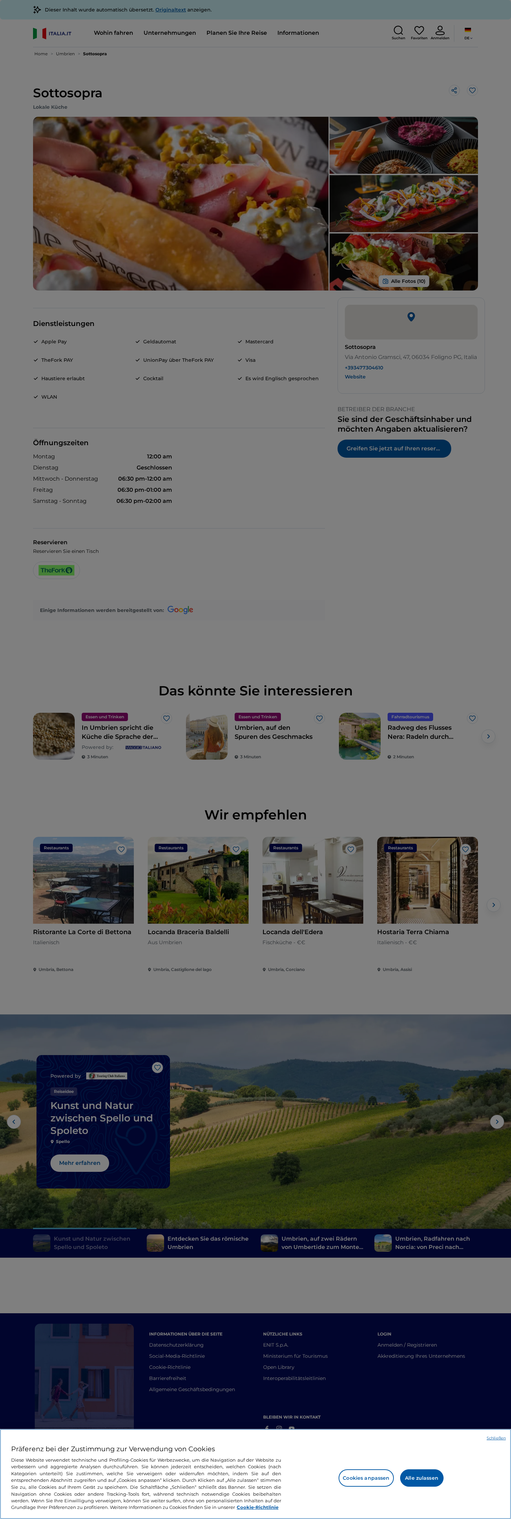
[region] (255, 1474)
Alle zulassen (421, 1478)
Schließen (496, 1438)
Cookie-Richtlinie (257, 1507)
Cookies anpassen (366, 1478)
